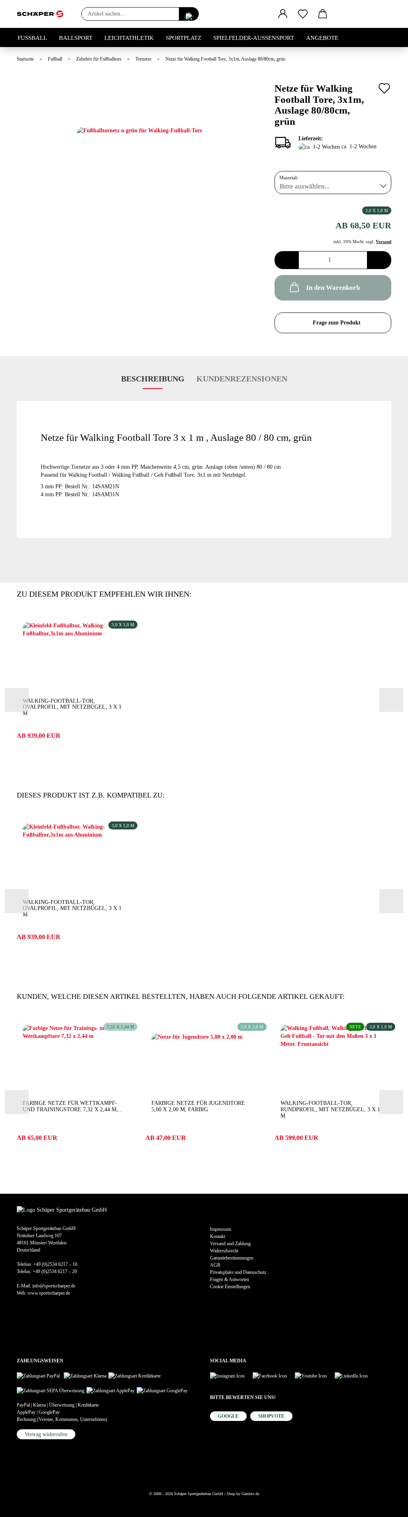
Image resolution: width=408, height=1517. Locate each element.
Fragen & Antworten (229, 1279)
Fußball (32, 38)
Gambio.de (250, 1493)
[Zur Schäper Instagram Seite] (231, 1375)
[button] (283, 14)
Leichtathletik (129, 38)
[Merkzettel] (303, 14)
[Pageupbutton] (22, 1505)
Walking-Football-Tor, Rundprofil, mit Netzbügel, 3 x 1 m (330, 1109)
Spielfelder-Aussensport (253, 38)
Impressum (220, 1229)
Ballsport (75, 38)
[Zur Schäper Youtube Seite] (315, 1375)
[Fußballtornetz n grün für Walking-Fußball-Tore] (139, 168)
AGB (215, 1265)
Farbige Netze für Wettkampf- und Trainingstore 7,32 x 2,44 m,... (73, 1106)
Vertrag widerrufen (46, 1434)
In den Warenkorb (333, 287)
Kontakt (217, 1236)
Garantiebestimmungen (231, 1258)
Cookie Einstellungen (230, 1286)
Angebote (322, 38)
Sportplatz (183, 38)
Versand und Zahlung (230, 1243)
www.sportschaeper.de (48, 1293)
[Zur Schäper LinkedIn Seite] (355, 1375)
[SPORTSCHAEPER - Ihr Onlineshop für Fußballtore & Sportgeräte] (43, 14)
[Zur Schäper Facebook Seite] (274, 1375)
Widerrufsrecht (224, 1251)
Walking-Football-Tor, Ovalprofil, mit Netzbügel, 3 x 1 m (72, 707)
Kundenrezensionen (241, 378)
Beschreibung (152, 378)
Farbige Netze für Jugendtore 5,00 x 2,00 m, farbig (198, 1106)
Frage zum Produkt (337, 323)
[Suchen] (189, 14)
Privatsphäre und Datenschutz (238, 1272)
